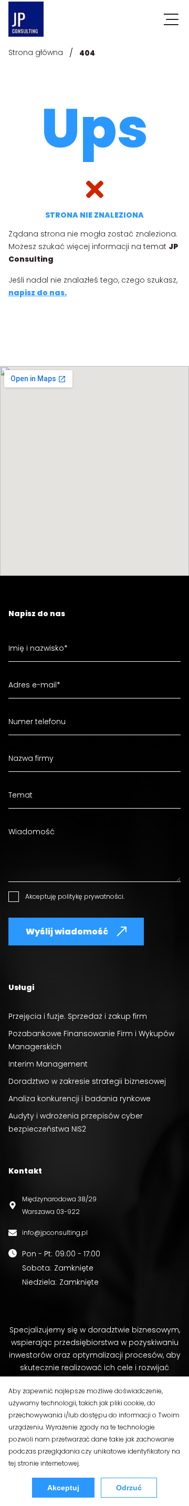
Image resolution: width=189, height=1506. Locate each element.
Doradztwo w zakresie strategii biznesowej (87, 1081)
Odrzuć (129, 1487)
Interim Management (48, 1064)
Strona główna (35, 52)
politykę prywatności (90, 896)
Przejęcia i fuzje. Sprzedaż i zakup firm (77, 1016)
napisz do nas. (37, 292)
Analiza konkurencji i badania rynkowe (79, 1098)
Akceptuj (63, 1487)
